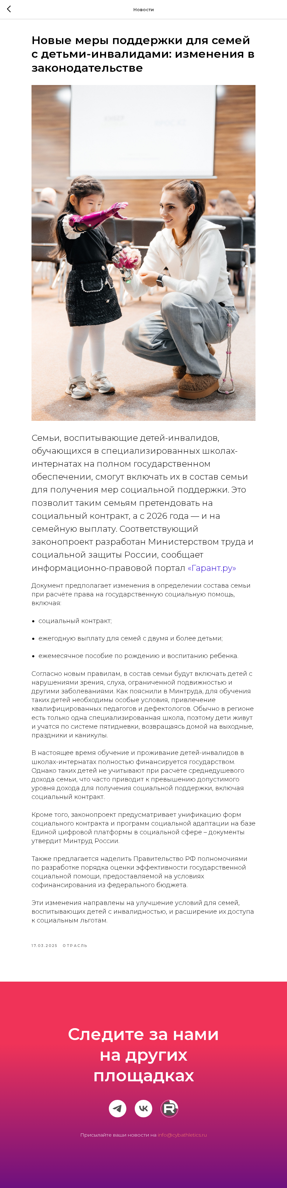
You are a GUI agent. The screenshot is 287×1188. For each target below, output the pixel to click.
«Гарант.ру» (212, 568)
